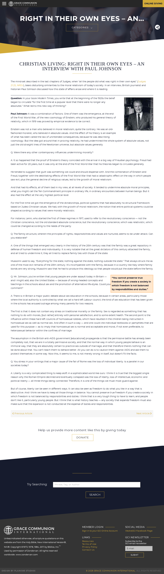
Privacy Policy (89, 547)
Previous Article (23, 413)
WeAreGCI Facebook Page (138, 531)
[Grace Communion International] (23, 3)
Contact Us (88, 550)
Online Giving (153, 4)
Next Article (143, 413)
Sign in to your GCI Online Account (100, 531)
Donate (82, 437)
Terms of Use (89, 544)
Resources (88, 541)
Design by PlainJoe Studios (18, 571)
